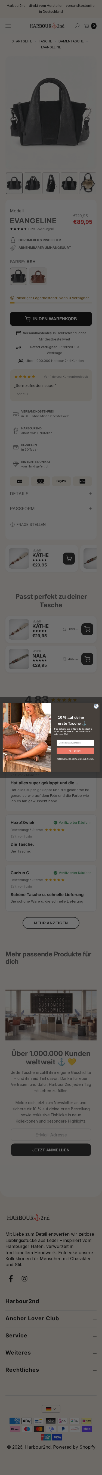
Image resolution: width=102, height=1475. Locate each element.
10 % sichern (75, 751)
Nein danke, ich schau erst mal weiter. (75, 759)
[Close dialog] (96, 706)
